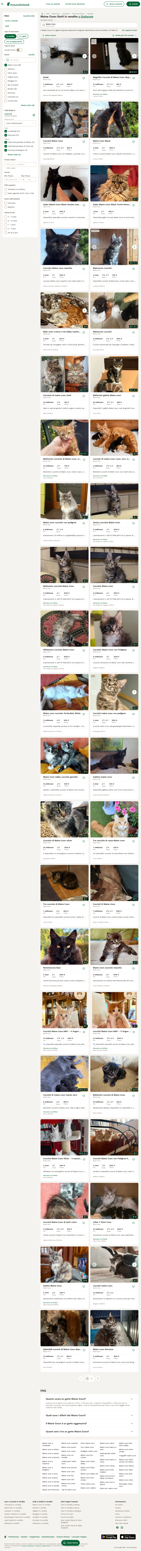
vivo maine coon (87, 1447)
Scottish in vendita (40, 1517)
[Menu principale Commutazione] (2, 4)
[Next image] (84, 56)
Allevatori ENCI (121, 1520)
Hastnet (24, 1537)
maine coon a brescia (50, 1457)
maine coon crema (107, 1466)
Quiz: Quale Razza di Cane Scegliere (71, 1521)
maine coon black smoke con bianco (126, 1461)
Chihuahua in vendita (12, 1505)
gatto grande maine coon (108, 1454)
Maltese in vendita (11, 1523)
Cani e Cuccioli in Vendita (14, 1502)
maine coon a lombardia (47, 1444)
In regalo (22, 36)
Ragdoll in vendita (40, 1511)
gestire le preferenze (73, 1545)
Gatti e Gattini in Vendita (42, 1502)
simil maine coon (87, 1443)
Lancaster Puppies (79, 1537)
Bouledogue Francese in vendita (17, 1517)
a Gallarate (85, 16)
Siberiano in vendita (40, 1523)
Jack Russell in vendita (13, 1520)
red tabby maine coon (126, 1485)
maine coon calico (107, 1443)
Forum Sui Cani (67, 1514)
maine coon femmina (50, 1490)
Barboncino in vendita (13, 1508)
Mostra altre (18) (28, 105)
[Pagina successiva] (98, 1378)
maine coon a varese (50, 1453)
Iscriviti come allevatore (75, 4)
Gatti (7, 26)
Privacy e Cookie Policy (42, 1545)
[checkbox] (6, 65)
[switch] (19, 50)
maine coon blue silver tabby (125, 1444)
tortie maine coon (88, 1484)
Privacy (118, 1508)
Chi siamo (119, 1505)
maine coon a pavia (50, 1478)
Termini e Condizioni (123, 1517)
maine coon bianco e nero (108, 1448)
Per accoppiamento (14, 42)
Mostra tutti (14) (14, 155)
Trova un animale (53, 4)
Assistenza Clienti (122, 1511)
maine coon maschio (69, 1443)
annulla (32, 55)
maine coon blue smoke (87, 1479)
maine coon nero (68, 1472)
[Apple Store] (128, 1536)
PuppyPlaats (35, 1537)
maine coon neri (67, 1480)
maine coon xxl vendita (67, 1456)
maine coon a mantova (47, 1462)
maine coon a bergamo (47, 1469)
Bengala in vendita (40, 1514)
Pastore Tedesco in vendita (15, 1514)
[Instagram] (122, 1527)
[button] (65, 56)
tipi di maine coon (68, 1490)
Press (117, 1514)
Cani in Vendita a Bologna (71, 1511)
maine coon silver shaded (107, 1471)
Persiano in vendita (40, 1520)
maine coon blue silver (125, 1475)
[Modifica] (34, 115)
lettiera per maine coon (68, 1462)
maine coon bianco (126, 1466)
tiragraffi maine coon (127, 1456)
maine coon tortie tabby (88, 1462)
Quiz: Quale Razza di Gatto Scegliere (71, 1527)
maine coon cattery (88, 1488)
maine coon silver (126, 1480)
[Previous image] (44, 56)
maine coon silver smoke (126, 1450)
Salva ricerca (50, 35)
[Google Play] (109, 1536)
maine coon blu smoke (87, 1456)
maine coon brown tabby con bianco (107, 1477)
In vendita (10, 36)
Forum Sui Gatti (67, 1517)
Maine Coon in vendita (41, 1505)
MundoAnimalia (48, 1537)
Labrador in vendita (12, 1511)
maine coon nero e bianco (107, 1483)
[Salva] (84, 78)
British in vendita (39, 1508)
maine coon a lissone (50, 1482)
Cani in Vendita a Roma (70, 1508)
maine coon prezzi (68, 1447)
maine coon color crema (68, 1485)
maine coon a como (50, 1474)
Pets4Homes (13, 1537)
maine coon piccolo (69, 1468)
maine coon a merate (50, 1486)
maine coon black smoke (88, 1469)
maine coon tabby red (89, 1474)
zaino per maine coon (108, 1488)
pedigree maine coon (89, 1451)
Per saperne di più (129, 30)
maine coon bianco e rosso (108, 1461)
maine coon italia (126, 1470)
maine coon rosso (68, 1451)
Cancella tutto (29, 16)
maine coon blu (67, 1476)
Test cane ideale (121, 1523)
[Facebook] (117, 1527)
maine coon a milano (50, 1449)
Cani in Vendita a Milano (70, 1505)
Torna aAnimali (11, 21)
